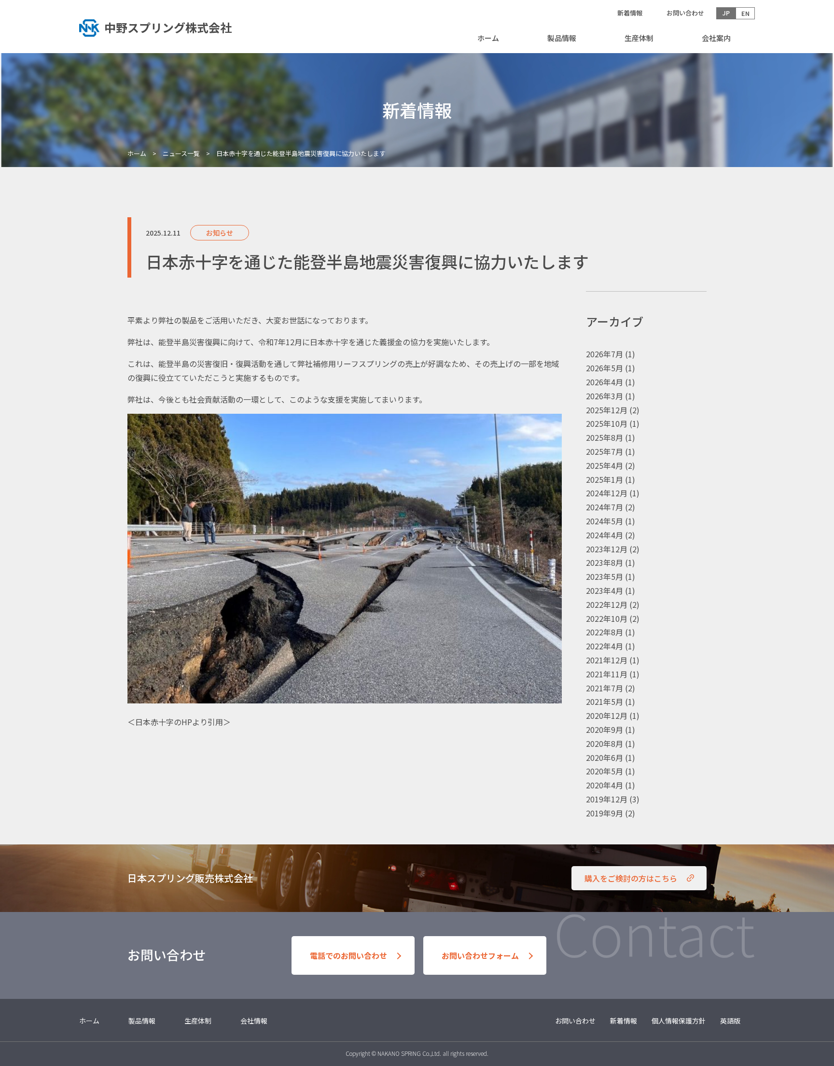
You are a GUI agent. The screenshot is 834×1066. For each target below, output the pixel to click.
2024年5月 (604, 521)
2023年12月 (606, 549)
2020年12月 (606, 715)
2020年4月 (604, 785)
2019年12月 (606, 799)
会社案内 (716, 38)
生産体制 (639, 38)
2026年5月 (604, 368)
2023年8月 (604, 562)
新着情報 (629, 12)
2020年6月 (604, 757)
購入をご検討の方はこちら (630, 878)
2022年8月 (604, 632)
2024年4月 (604, 535)
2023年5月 (604, 576)
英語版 (730, 1020)
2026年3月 (604, 396)
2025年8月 (604, 437)
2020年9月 (604, 729)
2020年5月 (604, 771)
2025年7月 (604, 451)
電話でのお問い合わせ (348, 955)
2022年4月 (604, 646)
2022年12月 (606, 604)
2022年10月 (606, 618)
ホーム (488, 38)
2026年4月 (604, 382)
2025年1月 (604, 479)
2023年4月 (604, 590)
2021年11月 (606, 674)
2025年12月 (606, 410)
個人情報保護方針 (679, 1020)
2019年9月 (604, 813)
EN (745, 13)
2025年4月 (604, 465)
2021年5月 (604, 701)
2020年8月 (604, 743)
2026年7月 (604, 354)
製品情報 (561, 38)
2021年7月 (604, 688)
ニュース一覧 (181, 153)
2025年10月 (606, 423)
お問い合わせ (685, 12)
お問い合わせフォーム (480, 955)
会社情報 (253, 1020)
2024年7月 (604, 507)
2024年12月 (606, 493)
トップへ (163, 26)
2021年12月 (606, 660)
